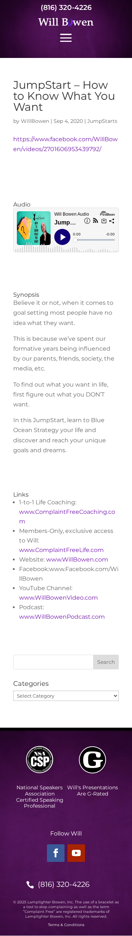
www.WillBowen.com (77, 559)
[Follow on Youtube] (76, 853)
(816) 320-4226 (66, 7)
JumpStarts (102, 121)
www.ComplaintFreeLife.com (61, 549)
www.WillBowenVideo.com (58, 597)
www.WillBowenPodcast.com (62, 616)
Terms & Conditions (66, 924)
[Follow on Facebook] (56, 853)
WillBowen (35, 121)
